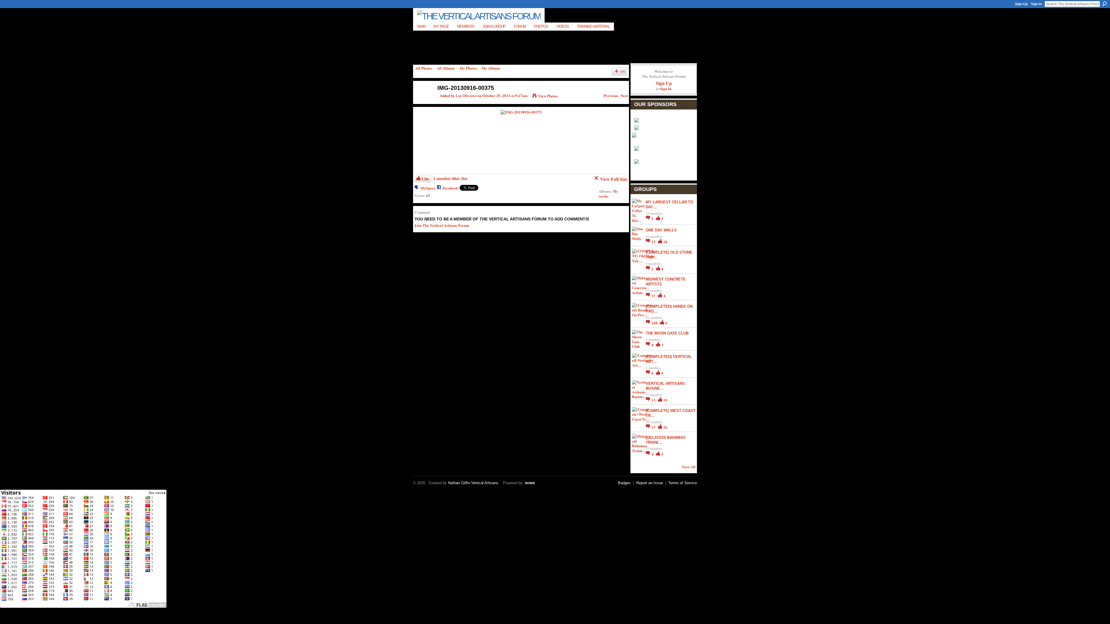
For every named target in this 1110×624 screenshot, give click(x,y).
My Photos (468, 68)
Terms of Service (682, 483)
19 (665, 400)
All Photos (423, 68)
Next (624, 95)
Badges (624, 483)
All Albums (446, 68)
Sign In (1036, 4)
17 (654, 295)
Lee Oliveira (466, 95)
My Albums (491, 68)
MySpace (427, 188)
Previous (611, 95)
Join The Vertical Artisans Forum (442, 225)
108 (655, 323)
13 (654, 400)
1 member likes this (450, 178)
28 (665, 241)
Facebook (450, 188)
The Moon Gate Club (667, 333)
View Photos (548, 96)
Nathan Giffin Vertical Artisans (473, 483)
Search (1104, 3)
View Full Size (614, 179)
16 (665, 427)
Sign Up (1021, 4)
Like (425, 179)
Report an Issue (649, 483)
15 (654, 241)
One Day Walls (661, 230)
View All (688, 466)
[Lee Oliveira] (422, 100)
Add (623, 71)
